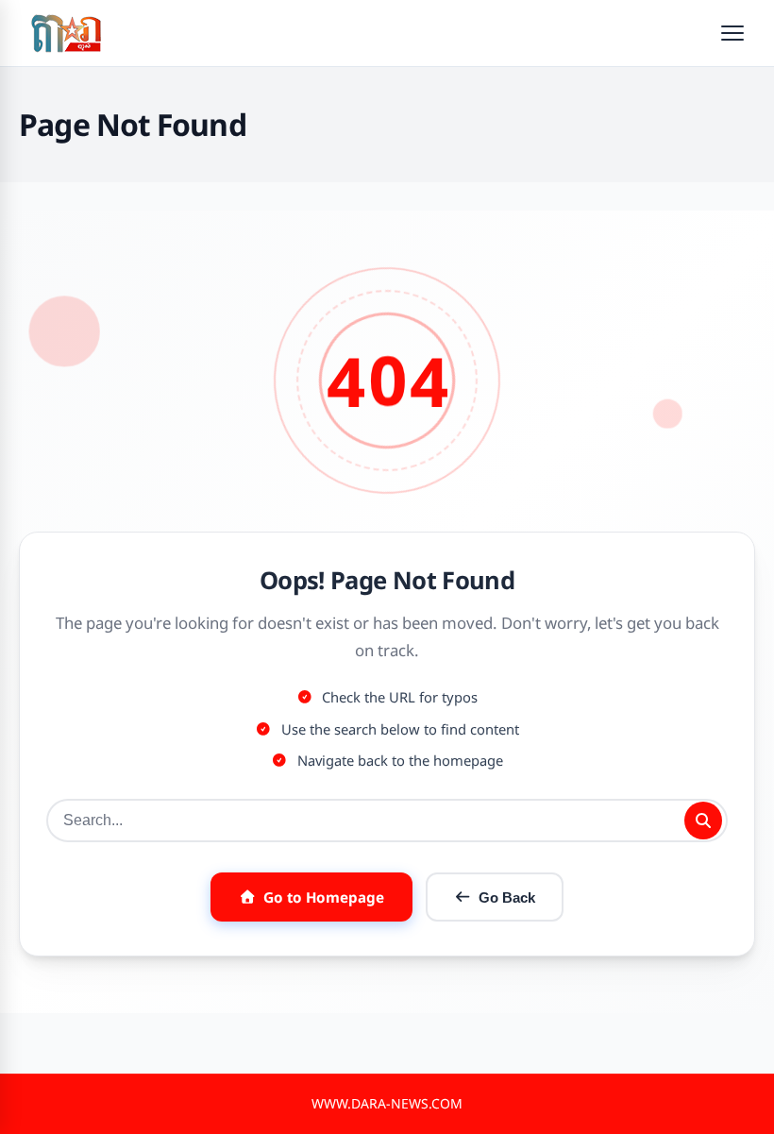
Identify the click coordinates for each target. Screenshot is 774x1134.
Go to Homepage (323, 897)
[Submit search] (703, 820)
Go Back (507, 897)
